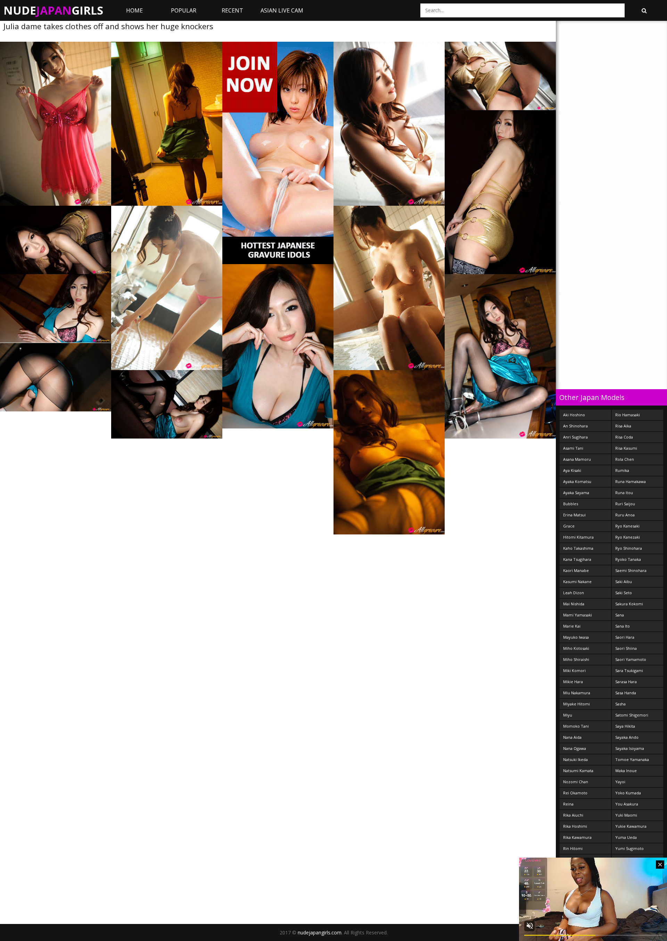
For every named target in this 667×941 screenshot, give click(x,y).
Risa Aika (623, 425)
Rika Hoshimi (575, 826)
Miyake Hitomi (576, 703)
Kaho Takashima (578, 548)
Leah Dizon (573, 592)
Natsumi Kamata (578, 770)
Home (134, 10)
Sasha (620, 703)
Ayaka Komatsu (577, 481)
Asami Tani (573, 448)
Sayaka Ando (627, 737)
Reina (568, 804)
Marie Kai (571, 626)
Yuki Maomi (626, 815)
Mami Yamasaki (577, 614)
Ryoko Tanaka (628, 559)
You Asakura (626, 804)
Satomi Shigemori (631, 715)
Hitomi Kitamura (578, 537)
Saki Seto (623, 592)
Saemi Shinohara (631, 570)
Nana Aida (572, 737)
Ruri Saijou (625, 503)
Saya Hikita (625, 726)
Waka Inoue (626, 770)
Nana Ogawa (574, 748)
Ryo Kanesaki (627, 526)
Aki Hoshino (574, 414)
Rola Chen (624, 459)
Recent (232, 10)
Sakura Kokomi (629, 603)
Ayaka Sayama (576, 492)
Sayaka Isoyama (629, 748)
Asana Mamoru (577, 459)
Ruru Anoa (625, 514)
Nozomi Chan (575, 781)
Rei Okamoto (575, 792)
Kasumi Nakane (577, 581)
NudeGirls (53, 10)
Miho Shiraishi (576, 659)
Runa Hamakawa (630, 481)
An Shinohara (575, 425)
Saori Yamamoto (630, 659)
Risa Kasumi (626, 448)
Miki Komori (574, 670)
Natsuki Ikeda (575, 759)
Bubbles (570, 503)
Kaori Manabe (576, 570)
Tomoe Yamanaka (632, 759)
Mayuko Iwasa (576, 637)
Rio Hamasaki (627, 414)
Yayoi (620, 781)
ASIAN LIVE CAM (282, 10)
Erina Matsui (574, 514)
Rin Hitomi (573, 848)
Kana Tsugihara (577, 559)
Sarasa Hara (626, 681)
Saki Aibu (623, 581)
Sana (619, 614)
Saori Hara (624, 637)
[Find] (644, 10)
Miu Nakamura (576, 692)
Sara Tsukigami (629, 670)
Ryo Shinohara (628, 548)
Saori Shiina (626, 648)
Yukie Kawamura (631, 826)
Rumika (622, 470)
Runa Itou (624, 492)
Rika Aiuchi (573, 815)
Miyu (567, 715)
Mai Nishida (573, 603)
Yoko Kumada (628, 792)
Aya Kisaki (572, 470)
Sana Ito (622, 626)
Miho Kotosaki (576, 648)
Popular (183, 10)
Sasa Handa (625, 692)
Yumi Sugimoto (629, 848)
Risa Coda (624, 437)
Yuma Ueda (626, 837)
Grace (569, 526)
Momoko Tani (576, 726)
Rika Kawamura (577, 837)
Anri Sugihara (575, 437)
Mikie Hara (573, 681)
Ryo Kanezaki (627, 537)
